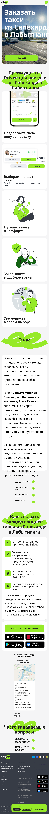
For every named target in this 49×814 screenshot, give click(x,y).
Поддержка (4, 771)
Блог (2, 784)
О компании (4, 779)
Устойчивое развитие (6, 782)
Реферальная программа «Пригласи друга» (23, 798)
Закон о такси (21, 771)
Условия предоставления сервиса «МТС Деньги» (25, 801)
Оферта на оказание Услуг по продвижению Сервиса (23, 781)
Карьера (3, 787)
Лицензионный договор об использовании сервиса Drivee (25, 794)
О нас (2, 776)
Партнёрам (4, 789)
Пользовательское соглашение (24, 784)
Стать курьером (22, 768)
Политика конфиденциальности (25, 775)
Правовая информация (23, 787)
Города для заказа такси (7, 766)
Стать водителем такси (24, 766)
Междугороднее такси (7, 768)
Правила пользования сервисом (25, 778)
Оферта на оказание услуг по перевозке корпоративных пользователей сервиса (24, 790)
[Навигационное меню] (46, 2)
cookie (20, 806)
